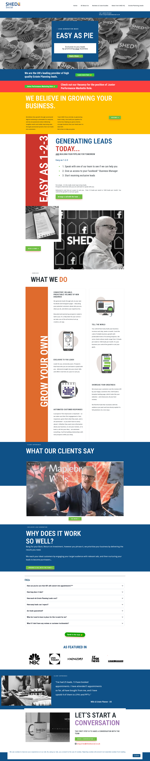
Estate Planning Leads (135, 6)
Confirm (136, 755)
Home (75, 6)
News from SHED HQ (118, 6)
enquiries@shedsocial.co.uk (88, 744)
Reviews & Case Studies (100, 6)
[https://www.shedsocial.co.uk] (13, 6)
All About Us (85, 6)
